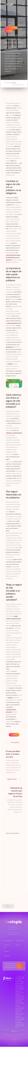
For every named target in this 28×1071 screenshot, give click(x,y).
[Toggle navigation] (23, 4)
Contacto (18, 945)
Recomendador (8, 940)
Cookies (14, 1041)
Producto (6, 951)
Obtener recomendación (8, 906)
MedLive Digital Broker (14, 1044)
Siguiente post (12, 779)
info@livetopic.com (14, 927)
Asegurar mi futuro (19, 966)
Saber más (7, 902)
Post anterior (15, 742)
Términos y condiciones (14, 1036)
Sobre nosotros (20, 940)
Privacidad (14, 1039)
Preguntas (7, 955)
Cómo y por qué (7, 946)
